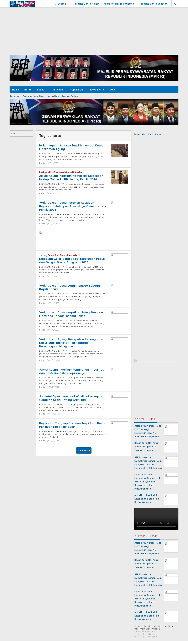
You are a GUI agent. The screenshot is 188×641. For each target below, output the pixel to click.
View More (84, 450)
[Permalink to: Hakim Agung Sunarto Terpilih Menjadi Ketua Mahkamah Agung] (119, 150)
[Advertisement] (94, 29)
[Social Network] (175, 3)
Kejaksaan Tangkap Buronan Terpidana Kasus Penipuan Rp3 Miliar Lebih (72, 425)
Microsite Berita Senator (145, 637)
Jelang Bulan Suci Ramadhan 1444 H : (60, 255)
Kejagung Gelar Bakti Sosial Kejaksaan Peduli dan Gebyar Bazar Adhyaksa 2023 (72, 260)
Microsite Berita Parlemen (146, 634)
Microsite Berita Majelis (146, 631)
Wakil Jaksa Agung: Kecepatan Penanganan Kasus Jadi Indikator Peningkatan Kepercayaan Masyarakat (71, 342)
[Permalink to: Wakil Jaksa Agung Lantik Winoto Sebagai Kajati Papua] (119, 288)
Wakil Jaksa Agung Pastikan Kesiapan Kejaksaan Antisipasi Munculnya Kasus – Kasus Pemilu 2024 (72, 206)
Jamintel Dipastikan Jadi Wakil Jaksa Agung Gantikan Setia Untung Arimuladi (71, 398)
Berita (42, 163)
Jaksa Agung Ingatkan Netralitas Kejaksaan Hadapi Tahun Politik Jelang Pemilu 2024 (71, 177)
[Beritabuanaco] (22, 3)
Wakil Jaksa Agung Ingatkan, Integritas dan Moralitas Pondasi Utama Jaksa (71, 314)
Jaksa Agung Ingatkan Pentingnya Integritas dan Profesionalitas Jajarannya (71, 371)
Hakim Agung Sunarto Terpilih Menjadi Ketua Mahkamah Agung (71, 147)
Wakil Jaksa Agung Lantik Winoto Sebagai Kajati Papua (70, 287)
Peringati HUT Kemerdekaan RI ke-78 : (61, 172)
